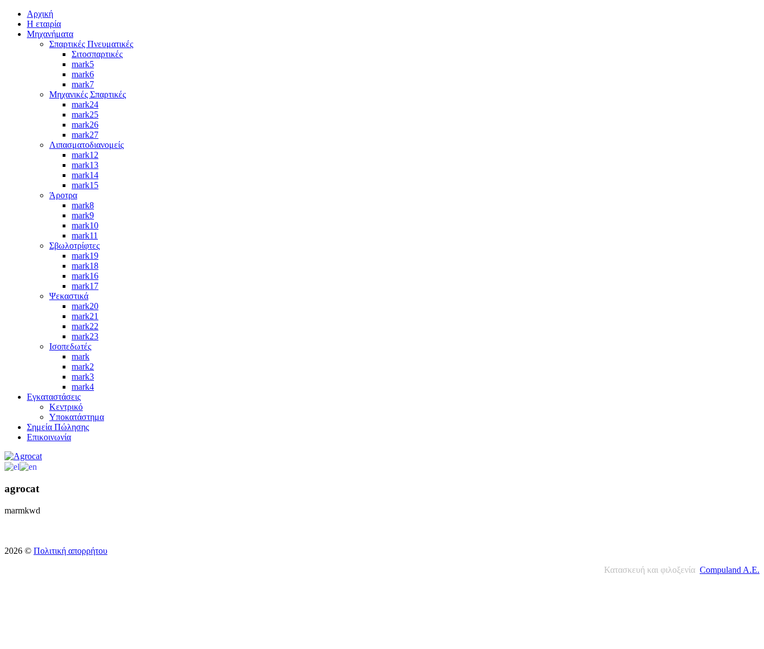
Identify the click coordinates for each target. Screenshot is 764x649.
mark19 (85, 255)
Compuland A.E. (730, 570)
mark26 (85, 124)
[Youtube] (35, 534)
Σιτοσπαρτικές (97, 54)
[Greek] (12, 466)
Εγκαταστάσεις (54, 396)
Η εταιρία (44, 24)
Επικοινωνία (49, 437)
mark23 (85, 336)
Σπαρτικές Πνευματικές (91, 44)
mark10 (85, 225)
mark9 (83, 215)
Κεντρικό (66, 407)
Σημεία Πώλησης (58, 427)
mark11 (85, 235)
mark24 (85, 104)
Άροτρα (63, 195)
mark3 (83, 376)
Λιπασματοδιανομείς (86, 145)
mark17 (85, 286)
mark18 (85, 265)
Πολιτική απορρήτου (70, 550)
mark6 (83, 74)
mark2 (83, 366)
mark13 (85, 165)
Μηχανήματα (50, 34)
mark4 (83, 386)
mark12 (85, 155)
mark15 (85, 185)
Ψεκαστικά (68, 296)
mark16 (85, 276)
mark (80, 356)
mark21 (85, 316)
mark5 (83, 64)
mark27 (85, 134)
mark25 (85, 114)
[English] (28, 466)
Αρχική (40, 13)
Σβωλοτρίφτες (74, 245)
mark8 (83, 205)
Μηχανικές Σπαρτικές (87, 94)
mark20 (85, 306)
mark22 (85, 326)
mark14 (85, 175)
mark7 (83, 84)
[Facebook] (14, 534)
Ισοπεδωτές (70, 346)
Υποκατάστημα (76, 417)
